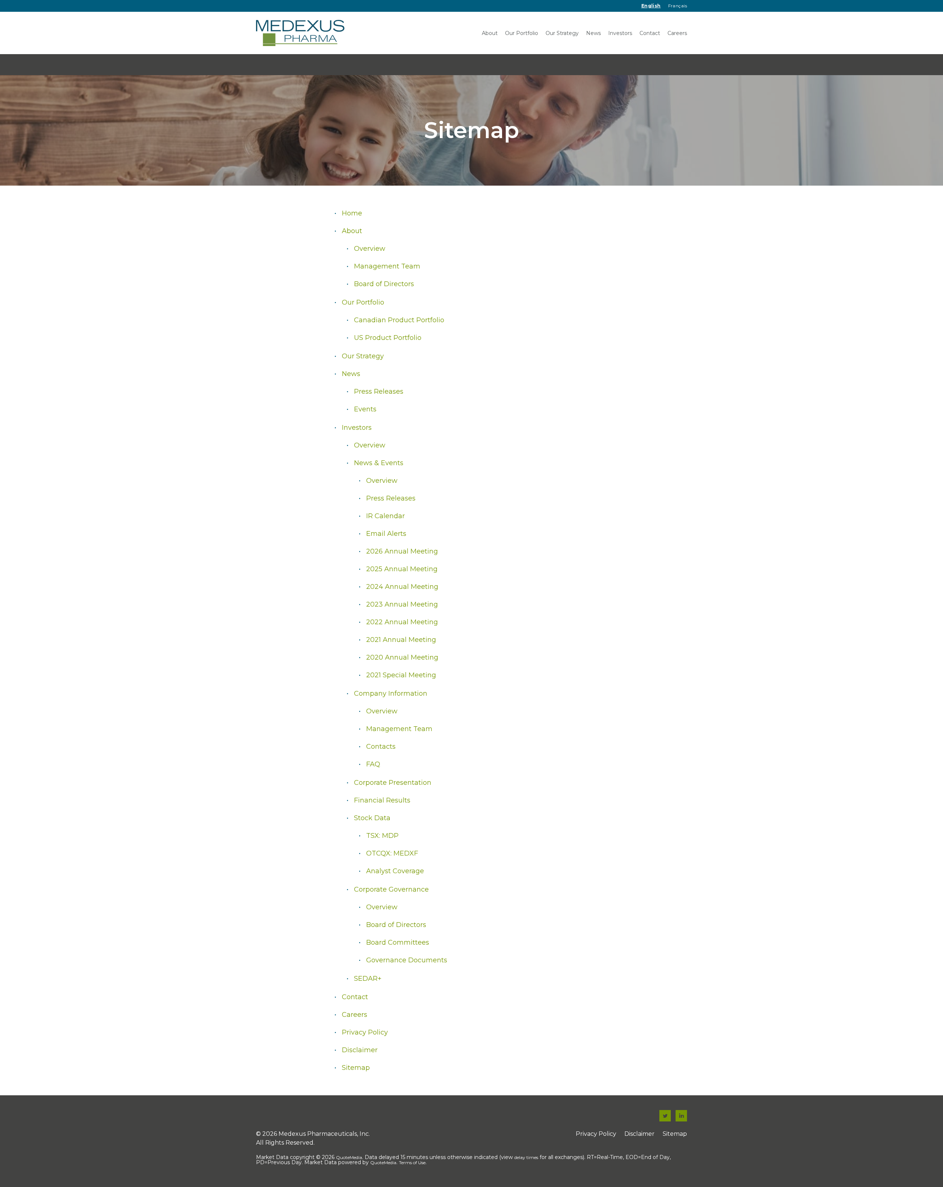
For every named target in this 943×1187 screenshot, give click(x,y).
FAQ (373, 764)
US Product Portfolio (387, 338)
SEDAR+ (368, 978)
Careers (677, 33)
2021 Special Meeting (401, 675)
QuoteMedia (349, 1157)
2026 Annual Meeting (402, 551)
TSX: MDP (382, 836)
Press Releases (378, 391)
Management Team (387, 266)
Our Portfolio (521, 33)
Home (352, 213)
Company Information (390, 693)
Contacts (381, 746)
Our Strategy (562, 33)
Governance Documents (406, 960)
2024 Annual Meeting (402, 587)
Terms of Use (412, 1162)
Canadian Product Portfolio (399, 320)
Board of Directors (384, 284)
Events (365, 409)
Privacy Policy (365, 1032)
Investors (620, 33)
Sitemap (356, 1068)
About (490, 33)
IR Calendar (385, 516)
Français (677, 5)
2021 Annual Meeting (401, 640)
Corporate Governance (391, 889)
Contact (649, 33)
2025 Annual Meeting (402, 569)
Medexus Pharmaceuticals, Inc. (324, 1133)
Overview (369, 249)
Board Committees (397, 942)
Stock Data (372, 818)
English (651, 5)
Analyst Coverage (395, 871)
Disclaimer (360, 1050)
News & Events (378, 463)
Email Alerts (386, 534)
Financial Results (382, 800)
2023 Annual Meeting (402, 604)
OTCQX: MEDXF (392, 853)
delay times (526, 1157)
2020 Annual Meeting (402, 657)
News (593, 33)
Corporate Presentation (392, 783)
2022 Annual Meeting (402, 622)
